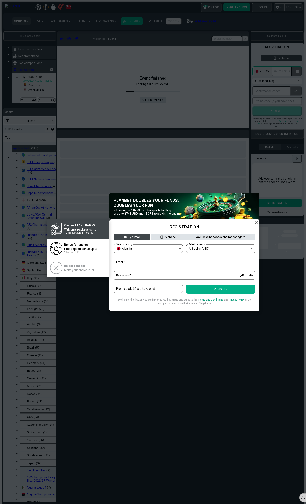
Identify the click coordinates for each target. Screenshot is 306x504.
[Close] (256, 222)
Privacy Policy (236, 299)
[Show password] (250, 275)
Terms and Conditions (210, 299)
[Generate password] (242, 275)
